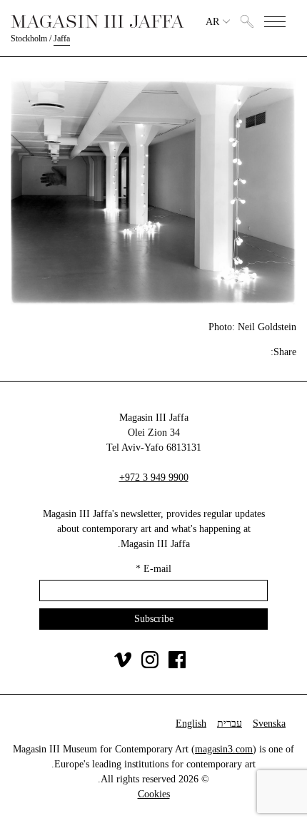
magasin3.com (224, 749)
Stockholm (29, 39)
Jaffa (62, 39)
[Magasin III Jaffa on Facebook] (177, 665)
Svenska (269, 723)
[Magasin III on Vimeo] (122, 665)
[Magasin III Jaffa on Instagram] (149, 665)
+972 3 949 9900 (153, 477)
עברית (229, 723)
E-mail (153, 568)
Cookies (154, 794)
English (191, 723)
